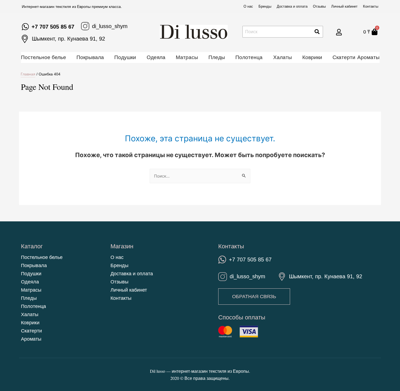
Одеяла (156, 57)
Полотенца (249, 57)
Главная (28, 74)
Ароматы (368, 57)
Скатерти (344, 57)
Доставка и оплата (292, 6)
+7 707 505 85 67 (53, 27)
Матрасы (187, 57)
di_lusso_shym (110, 26)
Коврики (312, 57)
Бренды (265, 6)
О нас (248, 6)
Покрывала (90, 57)
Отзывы (319, 6)
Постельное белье (43, 57)
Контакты (370, 6)
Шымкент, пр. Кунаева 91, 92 (68, 39)
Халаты (282, 57)
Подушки (125, 57)
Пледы (216, 57)
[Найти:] (200, 176)
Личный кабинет (344, 6)
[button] (254, 296)
